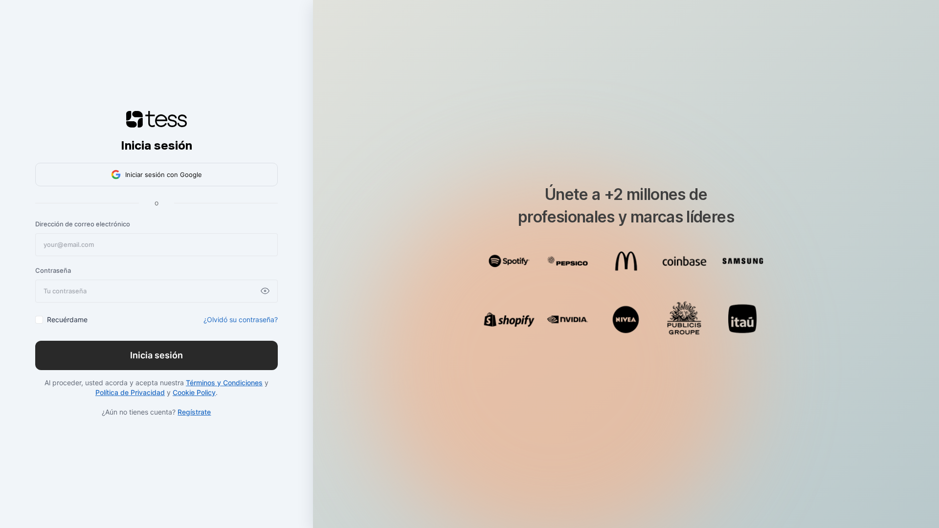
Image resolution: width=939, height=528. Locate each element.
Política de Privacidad (130, 392)
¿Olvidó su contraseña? (240, 319)
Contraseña (53, 270)
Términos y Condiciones (224, 382)
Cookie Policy (194, 392)
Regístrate (194, 412)
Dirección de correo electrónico (82, 224)
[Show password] (265, 291)
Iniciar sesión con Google (163, 174)
